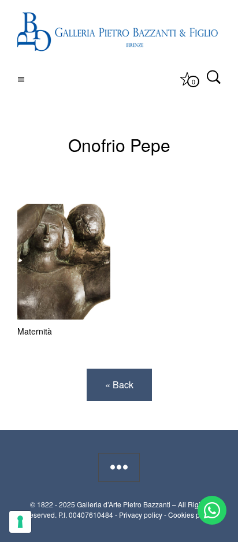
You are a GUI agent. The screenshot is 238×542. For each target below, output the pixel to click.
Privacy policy (140, 514)
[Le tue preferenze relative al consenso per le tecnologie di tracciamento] (20, 522)
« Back (119, 384)
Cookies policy (191, 514)
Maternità (34, 331)
